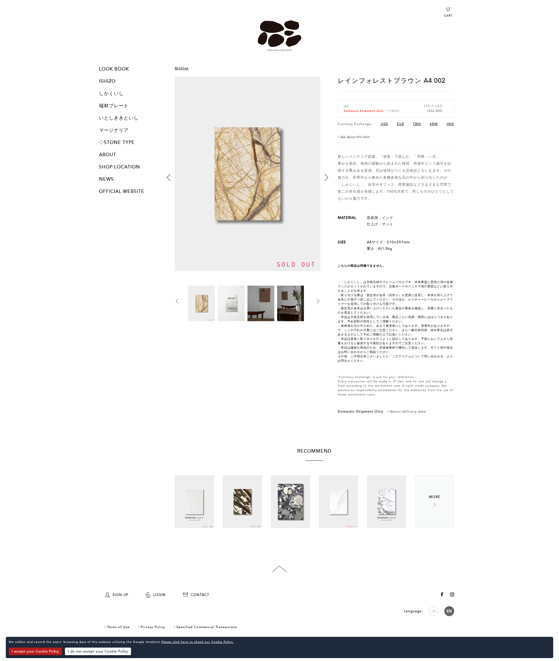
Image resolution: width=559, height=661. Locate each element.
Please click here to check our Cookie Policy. (197, 642)
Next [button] (326, 177)
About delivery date (408, 411)
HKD (450, 124)
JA (433, 611)
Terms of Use (118, 627)
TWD (417, 124)
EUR (400, 124)
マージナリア (114, 130)
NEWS (106, 179)
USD (384, 124)
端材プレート (114, 106)
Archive (182, 68)
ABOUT (107, 155)
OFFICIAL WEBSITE (121, 191)
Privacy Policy (153, 627)
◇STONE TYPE (117, 142)
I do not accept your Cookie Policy (98, 651)
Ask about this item (355, 137)
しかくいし (111, 93)
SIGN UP (120, 595)
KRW (434, 124)
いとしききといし (119, 118)
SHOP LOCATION (119, 167)
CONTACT (200, 595)
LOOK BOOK (114, 69)
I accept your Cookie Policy (35, 651)
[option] (247, 181)
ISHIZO (107, 81)
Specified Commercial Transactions (206, 627)
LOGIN (159, 595)
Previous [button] (168, 177)
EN (449, 611)
